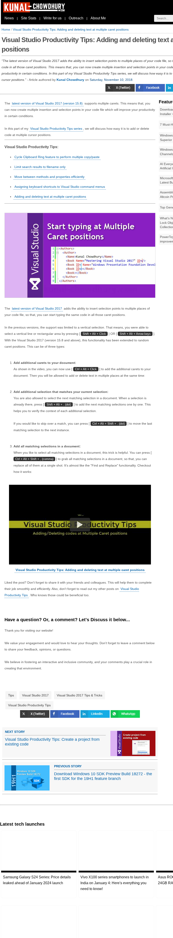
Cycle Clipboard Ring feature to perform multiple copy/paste (57, 157)
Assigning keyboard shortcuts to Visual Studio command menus (59, 186)
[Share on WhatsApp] (125, 716)
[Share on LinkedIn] (95, 716)
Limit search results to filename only (40, 167)
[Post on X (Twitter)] (120, 90)
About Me (98, 18)
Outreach (76, 18)
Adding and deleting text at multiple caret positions (50, 196)
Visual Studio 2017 (35, 695)
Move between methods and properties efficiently (49, 177)
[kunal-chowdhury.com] (34, 11)
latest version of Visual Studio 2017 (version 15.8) (47, 103)
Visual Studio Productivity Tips (29, 705)
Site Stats (28, 18)
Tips (11, 695)
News (9, 18)
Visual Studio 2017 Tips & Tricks (79, 695)
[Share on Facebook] (151, 90)
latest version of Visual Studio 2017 (37, 308)
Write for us (52, 18)
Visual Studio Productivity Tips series (56, 128)
